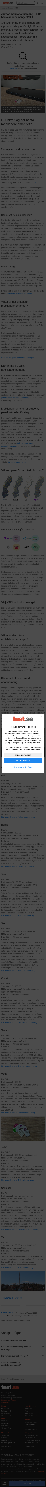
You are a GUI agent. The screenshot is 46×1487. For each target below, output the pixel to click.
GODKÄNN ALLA (23, 760)
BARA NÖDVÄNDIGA (23, 755)
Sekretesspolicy (19, 767)
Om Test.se (28, 767)
